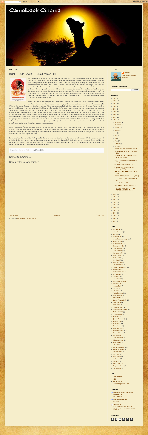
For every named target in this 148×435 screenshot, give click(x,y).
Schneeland (117, 404)
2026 (115, 98)
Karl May (115, 288)
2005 (115, 218)
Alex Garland (117, 229)
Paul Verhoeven (118, 312)
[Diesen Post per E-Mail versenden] (34, 150)
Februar (117, 144)
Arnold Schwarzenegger (120, 239)
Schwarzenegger (118, 340)
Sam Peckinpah (118, 337)
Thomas (127, 73)
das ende (116, 401)
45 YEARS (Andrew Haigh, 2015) (124, 164)
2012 (115, 202)
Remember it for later (120, 399)
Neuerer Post (14, 215)
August (117, 130)
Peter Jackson (117, 314)
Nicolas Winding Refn (119, 300)
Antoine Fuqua (117, 236)
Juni (116, 135)
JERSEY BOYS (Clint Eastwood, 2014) (126, 176)
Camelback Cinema (35, 10)
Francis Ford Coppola (119, 267)
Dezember (118, 122)
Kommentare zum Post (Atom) (26, 218)
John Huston (117, 283)
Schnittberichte (117, 381)
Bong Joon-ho (117, 241)
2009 (115, 210)
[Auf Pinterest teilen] (43, 150)
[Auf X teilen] (38, 150)
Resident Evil (117, 321)
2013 (115, 199)
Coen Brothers (117, 251)
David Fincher (117, 255)
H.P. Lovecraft (117, 274)
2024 (115, 103)
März (116, 141)
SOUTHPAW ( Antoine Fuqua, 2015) (125, 186)
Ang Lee (115, 234)
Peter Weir (116, 316)
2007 (115, 216)
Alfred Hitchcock (118, 232)
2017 (115, 117)
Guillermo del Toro (118, 272)
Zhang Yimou (117, 368)
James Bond (117, 279)
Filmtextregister (117, 377)
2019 (115, 112)
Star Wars (116, 345)
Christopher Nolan (118, 246)
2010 (115, 207)
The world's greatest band (121, 384)
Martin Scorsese (118, 293)
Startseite (57, 215)
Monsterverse (117, 297)
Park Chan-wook (118, 307)
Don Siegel (116, 260)
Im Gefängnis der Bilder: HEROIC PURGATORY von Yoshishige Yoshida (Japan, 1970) (124, 408)
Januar (117, 146)
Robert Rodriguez (118, 330)
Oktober (117, 127)
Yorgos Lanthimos (118, 366)
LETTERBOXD (117, 396)
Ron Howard (117, 335)
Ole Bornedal (117, 302)
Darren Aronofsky (118, 253)
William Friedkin (118, 363)
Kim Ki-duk (116, 290)
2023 (115, 106)
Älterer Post (99, 215)
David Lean (116, 258)
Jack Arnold (116, 276)
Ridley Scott (116, 323)
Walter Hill (116, 361)
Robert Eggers (117, 328)
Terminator (116, 354)
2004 (115, 221)
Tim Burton (116, 359)
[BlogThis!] (36, 150)
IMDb (114, 379)
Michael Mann (117, 295)
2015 (115, 194)
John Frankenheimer (119, 281)
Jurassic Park (117, 286)
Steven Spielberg (118, 349)
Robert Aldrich (117, 326)
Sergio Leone (117, 342)
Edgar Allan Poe (118, 262)
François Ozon (117, 269)
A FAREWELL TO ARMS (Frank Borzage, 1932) (124, 168)
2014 (115, 197)
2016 (115, 120)
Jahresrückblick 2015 (121, 183)
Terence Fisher (117, 352)
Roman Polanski (118, 333)
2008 (115, 213)
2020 (115, 109)
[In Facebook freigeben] (40, 150)
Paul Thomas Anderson (120, 309)
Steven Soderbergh (119, 347)
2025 (115, 101)
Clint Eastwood (117, 248)
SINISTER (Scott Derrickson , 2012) (125, 149)
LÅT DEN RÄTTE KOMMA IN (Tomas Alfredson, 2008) (125, 156)
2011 (115, 205)
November (118, 125)
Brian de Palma (117, 243)
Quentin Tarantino (118, 319)
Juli (116, 133)
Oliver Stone (116, 305)
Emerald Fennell (118, 265)
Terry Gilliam (117, 356)
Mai (116, 138)
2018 (115, 114)
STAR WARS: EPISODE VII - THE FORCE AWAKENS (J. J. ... (124, 189)
